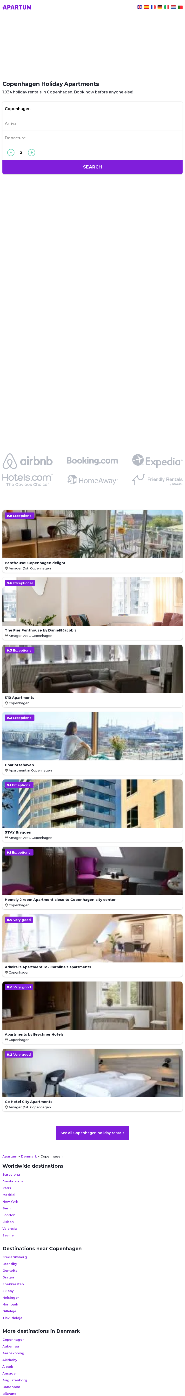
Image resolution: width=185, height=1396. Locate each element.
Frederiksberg (14, 1257)
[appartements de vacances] (153, 8)
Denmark (29, 1156)
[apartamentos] (180, 8)
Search (92, 167)
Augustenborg (14, 1380)
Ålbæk (7, 1366)
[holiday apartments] (139, 8)
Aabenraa (10, 1346)
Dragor (8, 1277)
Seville (8, 1235)
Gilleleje (9, 1311)
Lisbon (8, 1222)
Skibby (8, 1291)
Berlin (7, 1208)
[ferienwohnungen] (160, 8)
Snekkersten (13, 1284)
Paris (6, 1188)
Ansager (9, 1373)
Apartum (9, 1156)
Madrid (8, 1195)
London (8, 1215)
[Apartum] (16, 8)
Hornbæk (10, 1304)
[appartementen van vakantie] (173, 8)
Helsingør (10, 1297)
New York (10, 1201)
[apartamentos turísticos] (146, 8)
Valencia (9, 1228)
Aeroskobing (13, 1353)
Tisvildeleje (12, 1318)
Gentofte (10, 1270)
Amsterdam (12, 1181)
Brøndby (9, 1264)
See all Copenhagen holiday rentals (92, 1133)
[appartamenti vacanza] (166, 8)
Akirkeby (9, 1360)
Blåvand (9, 1394)
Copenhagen (13, 1339)
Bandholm (11, 1387)
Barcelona (11, 1174)
